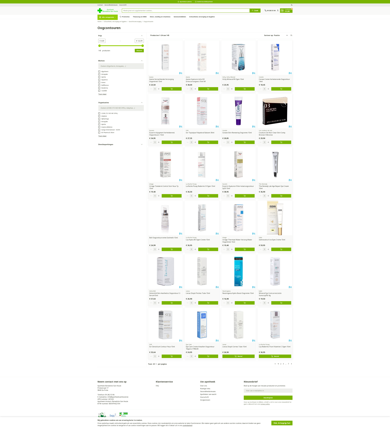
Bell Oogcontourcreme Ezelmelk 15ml (163, 238)
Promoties (126, 17)
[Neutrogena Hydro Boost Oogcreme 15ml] (238, 271)
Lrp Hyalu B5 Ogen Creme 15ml (198, 240)
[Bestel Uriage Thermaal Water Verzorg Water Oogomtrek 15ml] (245, 249)
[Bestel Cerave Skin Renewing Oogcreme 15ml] (245, 142)
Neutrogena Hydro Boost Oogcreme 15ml (238, 293)
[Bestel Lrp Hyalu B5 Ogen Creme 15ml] (208, 249)
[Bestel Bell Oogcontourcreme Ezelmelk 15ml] (172, 249)
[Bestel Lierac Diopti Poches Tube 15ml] (208, 303)
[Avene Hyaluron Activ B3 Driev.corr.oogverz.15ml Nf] (202, 57)
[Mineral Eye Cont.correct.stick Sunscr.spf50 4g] (275, 271)
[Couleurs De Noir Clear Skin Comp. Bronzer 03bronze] (275, 111)
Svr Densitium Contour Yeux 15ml (162, 347)
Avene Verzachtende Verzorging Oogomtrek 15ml (161, 80)
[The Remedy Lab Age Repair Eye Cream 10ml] (275, 164)
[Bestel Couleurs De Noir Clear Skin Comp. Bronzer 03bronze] (281, 142)
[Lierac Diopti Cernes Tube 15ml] (238, 325)
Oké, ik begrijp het (282, 423)
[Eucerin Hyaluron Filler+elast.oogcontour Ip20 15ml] (238, 164)
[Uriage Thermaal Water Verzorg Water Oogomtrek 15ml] (238, 218)
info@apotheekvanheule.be (117, 397)
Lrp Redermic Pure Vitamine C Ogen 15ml (274, 347)
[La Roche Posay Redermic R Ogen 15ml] (202, 164)
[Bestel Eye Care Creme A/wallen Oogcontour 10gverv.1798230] (208, 356)
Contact (100, 5)
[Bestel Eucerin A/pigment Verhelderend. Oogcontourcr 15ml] (172, 142)
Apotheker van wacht (208, 394)
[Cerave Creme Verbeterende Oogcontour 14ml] (275, 57)
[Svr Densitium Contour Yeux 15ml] (165, 325)
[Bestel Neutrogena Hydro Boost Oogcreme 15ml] (245, 303)
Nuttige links (205, 388)
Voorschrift (123, 5)
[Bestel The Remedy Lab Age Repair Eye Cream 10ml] (281, 196)
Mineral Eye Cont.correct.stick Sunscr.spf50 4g (270, 294)
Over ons (203, 386)
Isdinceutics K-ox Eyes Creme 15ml (272, 240)
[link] (275, 364)
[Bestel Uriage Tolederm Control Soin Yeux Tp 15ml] (172, 196)
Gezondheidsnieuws (111, 5)
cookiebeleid (187, 425)
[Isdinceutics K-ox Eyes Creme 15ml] (275, 218)
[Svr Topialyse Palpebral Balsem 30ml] (202, 111)
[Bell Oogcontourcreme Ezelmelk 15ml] (165, 218)
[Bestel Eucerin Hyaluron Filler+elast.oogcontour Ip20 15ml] (245, 196)
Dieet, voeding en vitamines (160, 17)
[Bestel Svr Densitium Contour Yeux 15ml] (172, 356)
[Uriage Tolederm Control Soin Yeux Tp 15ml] (165, 164)
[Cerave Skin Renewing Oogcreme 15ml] (238, 111)
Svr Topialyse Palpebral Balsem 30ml (200, 133)
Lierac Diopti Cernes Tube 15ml (234, 347)
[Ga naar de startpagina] (108, 10)
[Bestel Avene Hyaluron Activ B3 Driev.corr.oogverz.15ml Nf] (208, 89)
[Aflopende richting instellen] (291, 35)
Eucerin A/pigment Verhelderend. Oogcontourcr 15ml (162, 134)
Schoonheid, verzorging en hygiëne (202, 17)
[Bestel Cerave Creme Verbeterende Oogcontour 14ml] (281, 89)
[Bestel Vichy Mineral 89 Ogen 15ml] (245, 89)
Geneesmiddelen (180, 17)
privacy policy (265, 404)
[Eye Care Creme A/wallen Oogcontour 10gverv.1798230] (202, 325)
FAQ (157, 386)
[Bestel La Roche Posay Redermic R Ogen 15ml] (208, 196)
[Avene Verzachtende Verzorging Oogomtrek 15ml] (165, 57)
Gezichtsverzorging (135, 21)
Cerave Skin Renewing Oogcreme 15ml (237, 133)
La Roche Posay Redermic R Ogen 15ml (200, 186)
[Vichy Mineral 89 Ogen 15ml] (238, 57)
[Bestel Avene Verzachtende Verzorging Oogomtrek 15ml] (172, 89)
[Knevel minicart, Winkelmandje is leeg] (282, 10)
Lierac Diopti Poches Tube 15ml (198, 293)
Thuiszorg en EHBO (140, 17)
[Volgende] (291, 364)
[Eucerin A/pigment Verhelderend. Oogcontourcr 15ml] (165, 111)
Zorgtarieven (205, 400)
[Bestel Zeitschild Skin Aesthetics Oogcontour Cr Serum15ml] (172, 303)
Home (100, 21)
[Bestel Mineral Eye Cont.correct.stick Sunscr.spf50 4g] (281, 303)
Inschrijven (268, 398)
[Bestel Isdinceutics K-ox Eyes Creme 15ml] (281, 249)
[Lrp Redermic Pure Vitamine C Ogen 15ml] (275, 325)
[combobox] (186, 10)
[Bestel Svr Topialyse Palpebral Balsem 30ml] (208, 142)
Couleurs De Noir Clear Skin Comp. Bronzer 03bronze (272, 134)
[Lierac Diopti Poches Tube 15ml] (202, 271)
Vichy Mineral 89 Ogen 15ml (233, 79)
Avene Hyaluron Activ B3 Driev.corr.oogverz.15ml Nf (196, 80)
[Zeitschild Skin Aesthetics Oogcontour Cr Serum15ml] (165, 271)
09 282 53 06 (109, 395)
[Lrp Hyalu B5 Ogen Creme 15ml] (202, 218)
